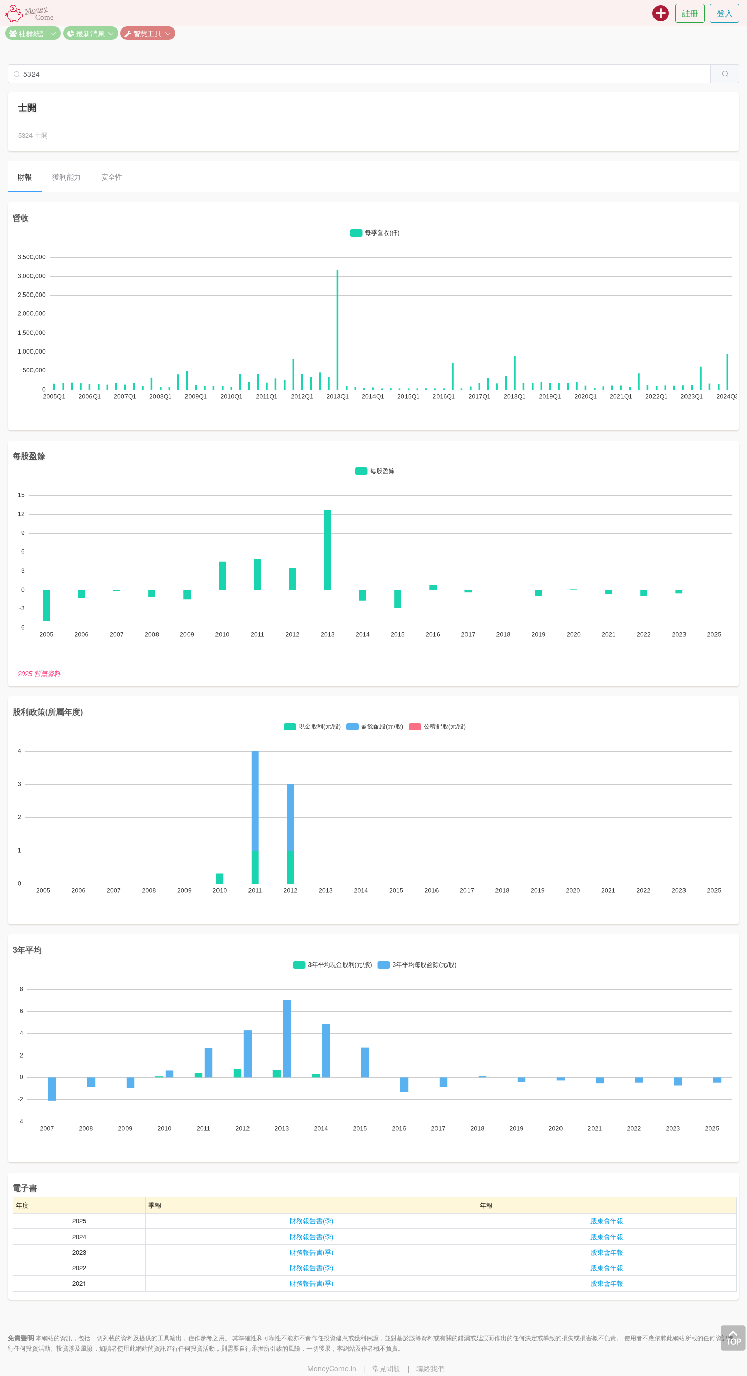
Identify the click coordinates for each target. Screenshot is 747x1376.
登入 (725, 13)
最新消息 (89, 33)
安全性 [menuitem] (111, 176)
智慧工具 (146, 33)
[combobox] (373, 73)
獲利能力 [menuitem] (66, 176)
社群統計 (32, 33)
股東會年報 (607, 1220)
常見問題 (386, 1368)
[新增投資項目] (660, 13)
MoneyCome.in (331, 1368)
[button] (33, 33)
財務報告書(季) (311, 1220)
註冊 (690, 13)
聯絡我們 (430, 1368)
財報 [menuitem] (25, 176)
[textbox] (359, 73)
